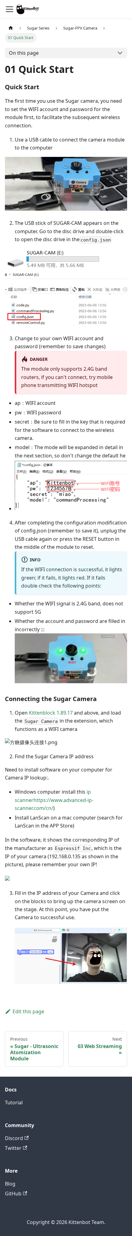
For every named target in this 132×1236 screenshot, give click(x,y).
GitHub (13, 1193)
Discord (14, 1138)
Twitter (13, 1148)
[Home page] (11, 28)
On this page (24, 53)
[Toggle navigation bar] (9, 9)
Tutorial (14, 1102)
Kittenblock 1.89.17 (51, 712)
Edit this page (28, 1011)
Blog (10, 1183)
